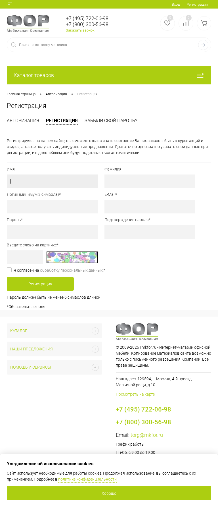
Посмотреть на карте (135, 394)
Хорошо (109, 493)
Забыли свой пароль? (111, 120)
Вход (176, 4)
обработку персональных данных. (72, 270)
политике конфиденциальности (87, 479)
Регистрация (197, 4)
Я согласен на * (59, 270)
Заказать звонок (80, 30)
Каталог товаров (34, 75)
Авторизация (23, 120)
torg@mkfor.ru (147, 435)
